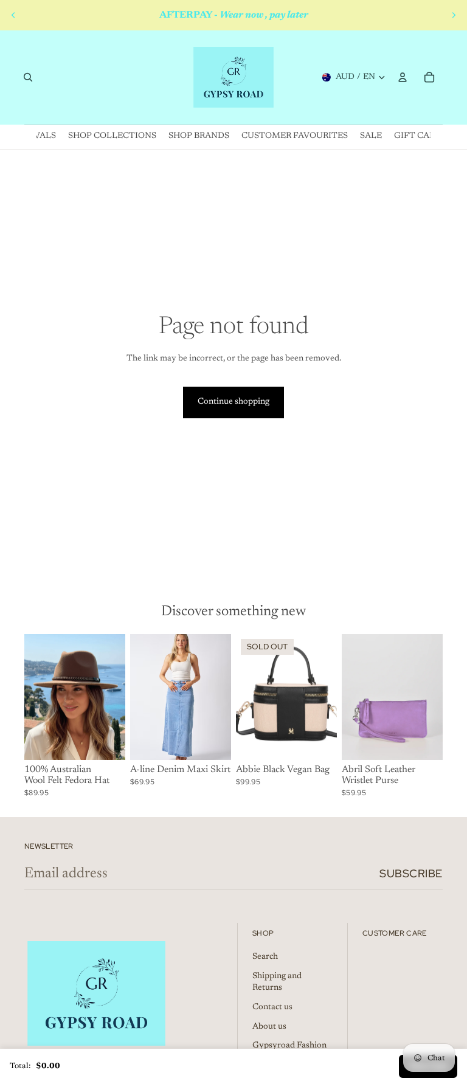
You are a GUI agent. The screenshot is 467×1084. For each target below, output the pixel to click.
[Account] (402, 77)
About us (269, 1027)
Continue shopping (233, 402)
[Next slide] (453, 15)
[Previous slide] (13, 15)
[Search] (28, 77)
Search (265, 957)
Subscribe (411, 873)
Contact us (272, 1007)
